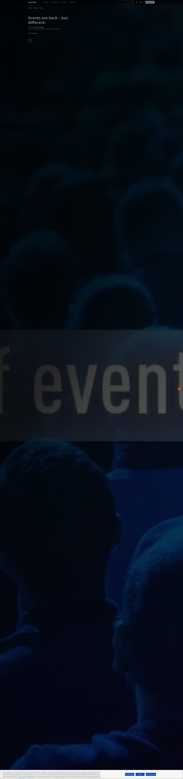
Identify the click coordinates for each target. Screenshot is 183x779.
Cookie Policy (22, 777)
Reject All (140, 774)
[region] (91, 774)
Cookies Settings (130, 774)
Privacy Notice (30, 777)
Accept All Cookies (151, 774)
